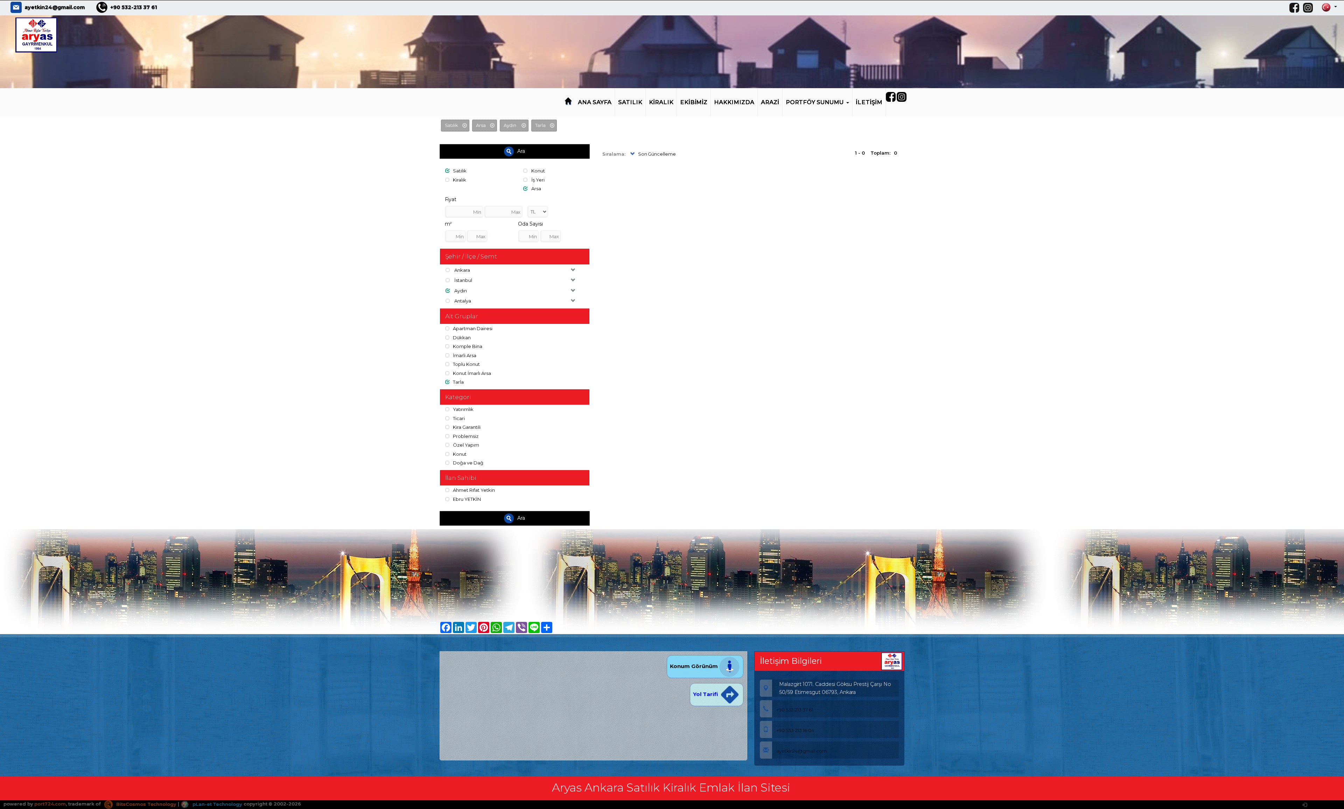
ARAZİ (770, 102)
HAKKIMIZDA (734, 102)
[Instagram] (1309, 8)
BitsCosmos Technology (145, 804)
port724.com (49, 804)
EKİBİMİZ (694, 102)
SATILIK (630, 102)
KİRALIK (661, 102)
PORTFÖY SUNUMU (815, 102)
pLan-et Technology (216, 804)
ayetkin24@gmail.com (54, 7)
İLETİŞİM (869, 102)
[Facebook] (1296, 8)
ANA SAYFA (595, 102)
